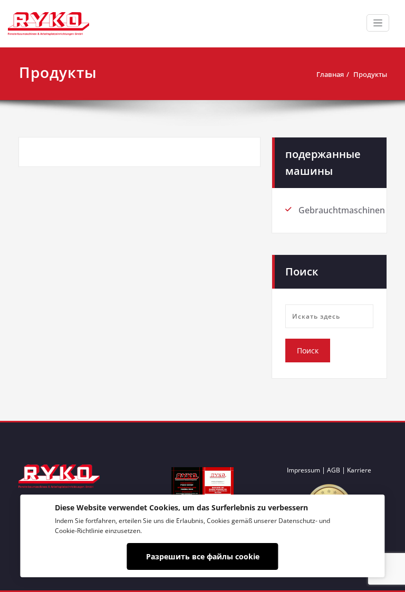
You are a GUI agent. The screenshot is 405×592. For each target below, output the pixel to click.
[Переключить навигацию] (378, 23)
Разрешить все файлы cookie (202, 556)
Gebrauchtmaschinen (341, 210)
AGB (333, 470)
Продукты (370, 74)
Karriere (359, 470)
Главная (330, 74)
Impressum (303, 470)
